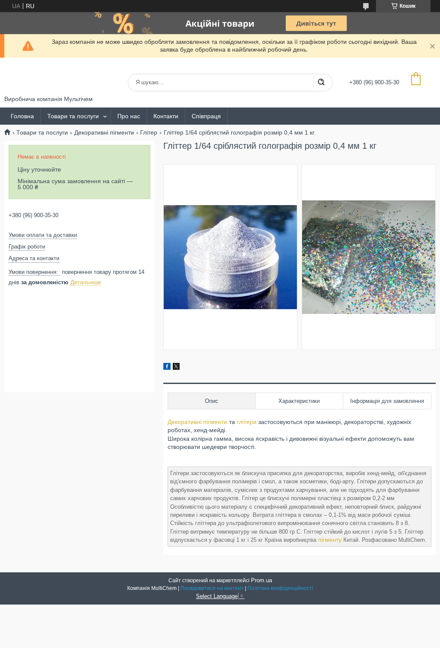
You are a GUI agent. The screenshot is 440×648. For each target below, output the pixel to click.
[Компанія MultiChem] (36, 76)
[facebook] (167, 367)
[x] (176, 367)
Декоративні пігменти (104, 132)
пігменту (330, 539)
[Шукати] (321, 83)
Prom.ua (261, 580)
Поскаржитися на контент (212, 588)
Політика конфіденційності (280, 588)
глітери (247, 421)
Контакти (165, 116)
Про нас (128, 116)
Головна (22, 116)
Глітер (148, 132)
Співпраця (206, 116)
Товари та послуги (73, 116)
